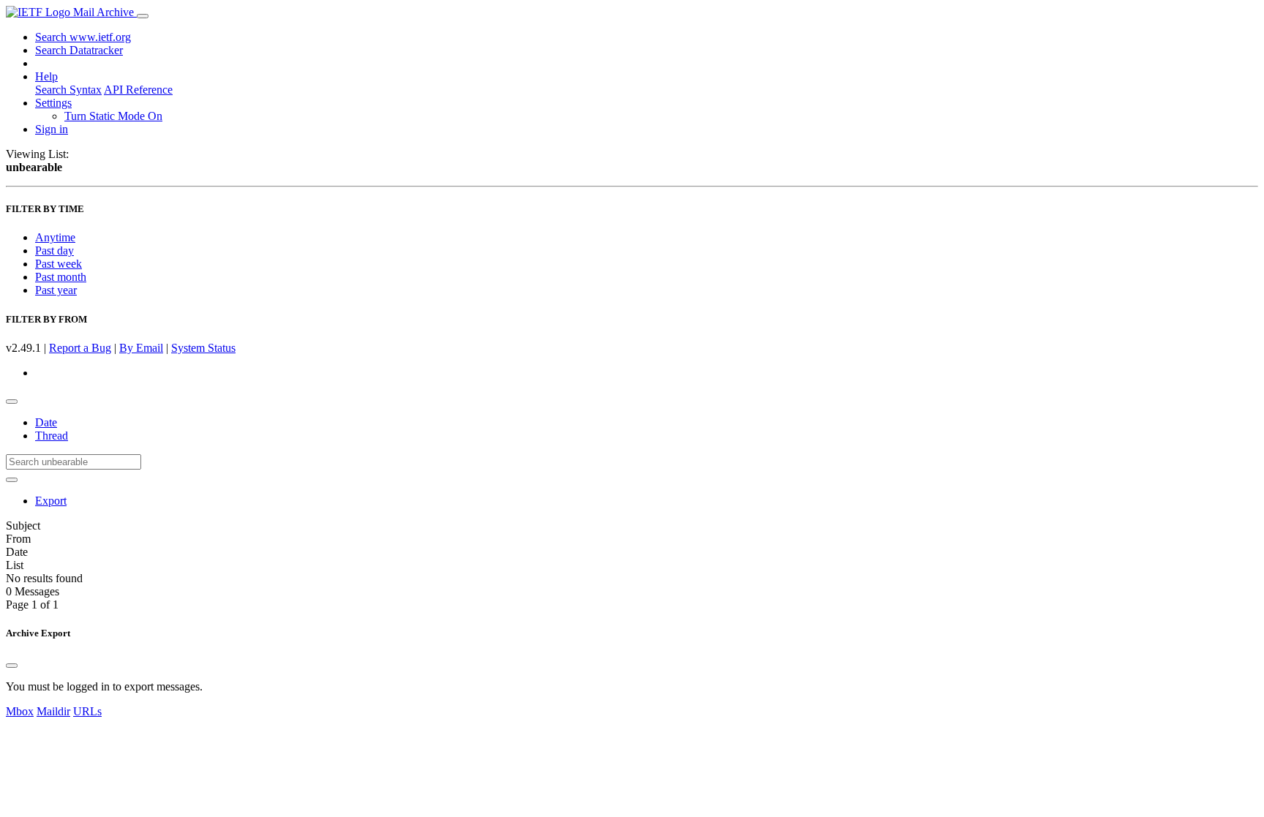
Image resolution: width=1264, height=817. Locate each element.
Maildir (53, 711)
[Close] (12, 665)
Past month (60, 277)
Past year (56, 290)
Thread (51, 435)
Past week (58, 263)
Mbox (20, 711)
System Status (203, 348)
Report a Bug (80, 348)
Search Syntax (68, 89)
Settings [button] (53, 103)
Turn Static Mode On (113, 116)
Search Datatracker (79, 50)
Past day (54, 250)
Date (46, 422)
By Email (141, 348)
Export (51, 500)
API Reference (138, 89)
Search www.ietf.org (83, 37)
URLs (87, 711)
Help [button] (46, 76)
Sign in (51, 129)
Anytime (55, 237)
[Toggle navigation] (142, 16)
